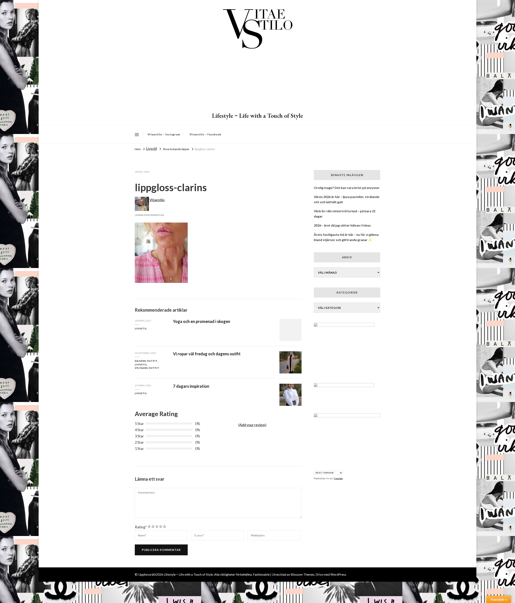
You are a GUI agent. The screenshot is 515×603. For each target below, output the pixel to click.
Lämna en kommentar (149, 214)
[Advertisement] (257, 81)
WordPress (338, 574)
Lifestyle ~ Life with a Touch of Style (257, 116)
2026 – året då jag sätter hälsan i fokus (342, 225)
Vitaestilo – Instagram (163, 134)
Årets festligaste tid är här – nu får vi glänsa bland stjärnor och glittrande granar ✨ (346, 237)
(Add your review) (252, 425)
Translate (338, 478)
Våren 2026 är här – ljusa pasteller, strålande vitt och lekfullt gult (346, 199)
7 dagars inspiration (191, 386)
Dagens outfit (146, 360)
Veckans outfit (147, 367)
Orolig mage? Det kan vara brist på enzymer (347, 188)
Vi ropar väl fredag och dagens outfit (207, 353)
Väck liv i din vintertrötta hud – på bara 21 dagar (345, 213)
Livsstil (151, 148)
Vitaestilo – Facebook (205, 134)
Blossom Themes (302, 574)
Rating (141, 527)
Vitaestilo (157, 200)
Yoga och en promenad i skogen (201, 321)
